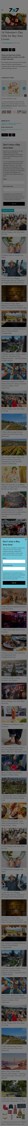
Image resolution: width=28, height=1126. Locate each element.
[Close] (26, 539)
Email (4, 558)
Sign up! (14, 582)
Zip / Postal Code (7, 565)
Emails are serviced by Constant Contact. (10, 578)
